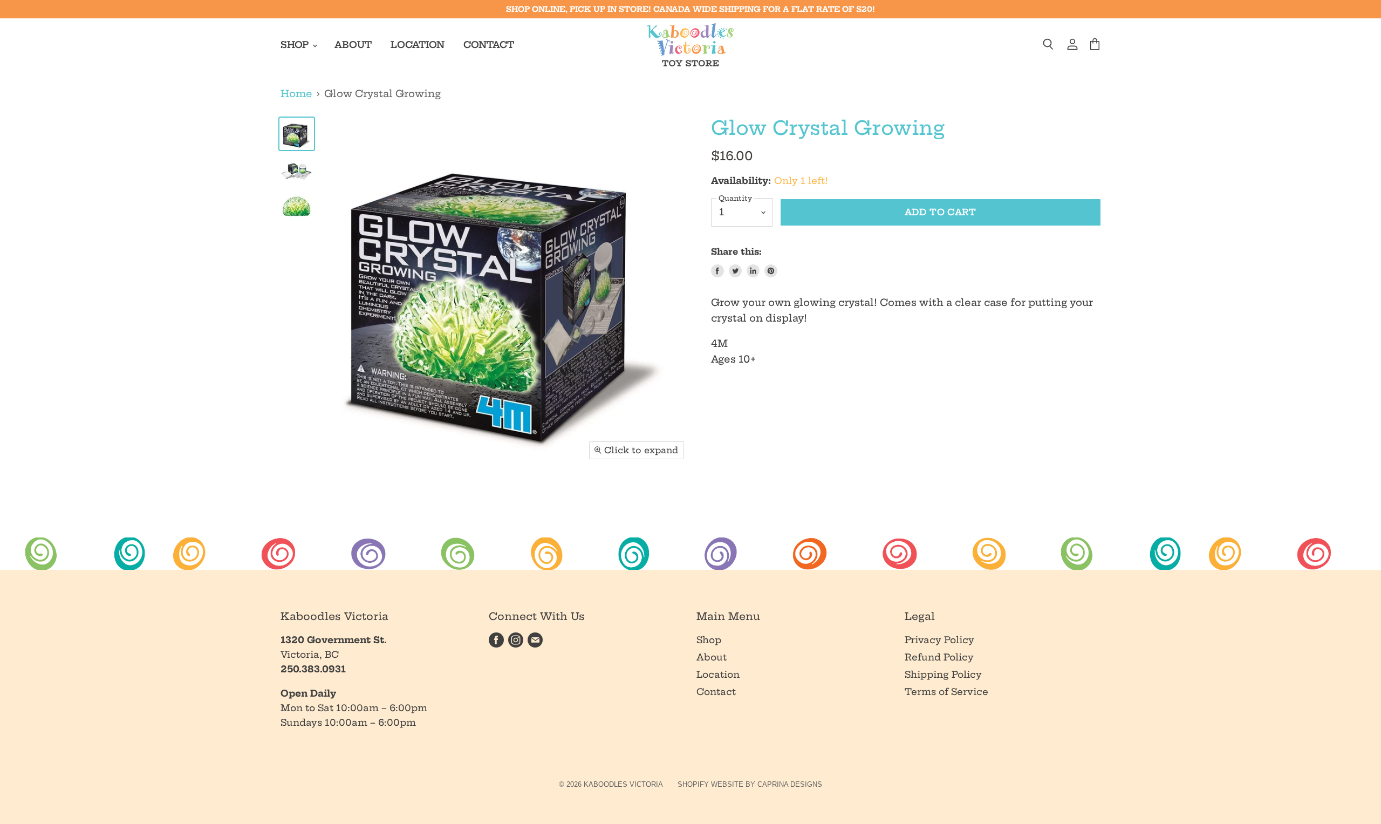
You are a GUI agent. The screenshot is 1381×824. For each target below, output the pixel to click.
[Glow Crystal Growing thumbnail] (296, 134)
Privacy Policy (939, 639)
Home (296, 94)
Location (418, 44)
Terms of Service (946, 691)
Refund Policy (939, 657)
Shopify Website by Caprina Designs (750, 784)
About (353, 44)
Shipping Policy (943, 674)
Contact (488, 44)
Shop (296, 44)
